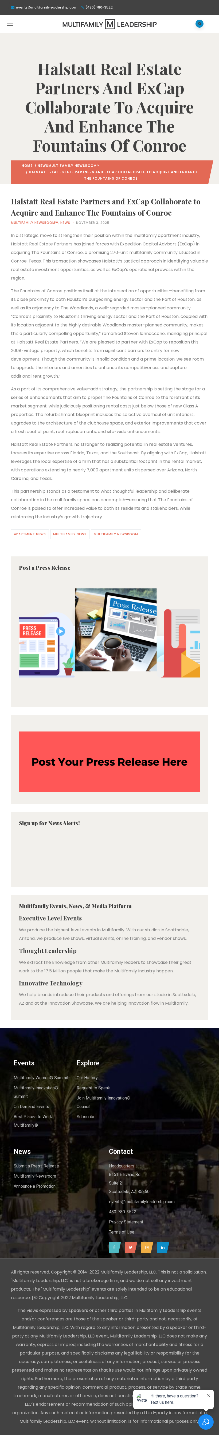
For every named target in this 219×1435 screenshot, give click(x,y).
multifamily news (70, 534)
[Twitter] (130, 1247)
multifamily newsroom (116, 534)
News (43, 165)
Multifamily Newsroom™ (74, 165)
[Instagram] (146, 1247)
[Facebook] (113, 1247)
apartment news (30, 534)
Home (27, 165)
